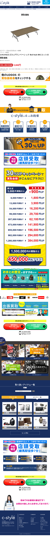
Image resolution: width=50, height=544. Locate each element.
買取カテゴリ (21, 518)
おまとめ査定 (42, 520)
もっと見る (25, 433)
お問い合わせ (33, 524)
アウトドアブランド (12, 50)
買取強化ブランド (43, 524)
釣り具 (41, 526)
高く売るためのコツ (44, 521)
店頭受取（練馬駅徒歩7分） (24, 522)
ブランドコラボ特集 (44, 522)
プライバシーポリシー (35, 522)
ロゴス (7, 52)
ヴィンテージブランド (44, 525)
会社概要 (32, 520)
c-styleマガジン (21, 524)
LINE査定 (42, 518)
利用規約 (32, 521)
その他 (19, 50)
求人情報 (32, 518)
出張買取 (20, 521)
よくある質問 (21, 526)
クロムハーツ (42, 529)
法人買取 (42, 517)
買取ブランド (21, 517)
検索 (33, 391)
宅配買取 (20, 520)
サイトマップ (33, 517)
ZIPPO (41, 528)
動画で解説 (21, 525)
